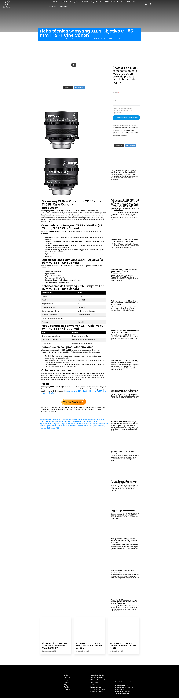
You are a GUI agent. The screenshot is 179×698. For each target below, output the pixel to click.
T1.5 (48, 428)
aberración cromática (60, 419)
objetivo (95, 424)
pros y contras (99, 426)
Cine (41, 421)
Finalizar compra (95, 687)
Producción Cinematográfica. (67, 426)
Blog (92, 1)
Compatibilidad (76, 421)
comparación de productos (61, 421)
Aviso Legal (94, 682)
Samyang (43, 428)
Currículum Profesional (98, 689)
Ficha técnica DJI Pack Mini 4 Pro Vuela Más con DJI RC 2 (89, 645)
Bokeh (77, 419)
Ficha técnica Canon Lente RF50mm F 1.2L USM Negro (123, 645)
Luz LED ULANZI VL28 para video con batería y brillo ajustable (124, 171)
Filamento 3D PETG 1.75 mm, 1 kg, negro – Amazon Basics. (125, 361)
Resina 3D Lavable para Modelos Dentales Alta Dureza (125, 332)
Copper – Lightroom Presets (123, 511)
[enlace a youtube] (145, 4)
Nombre (115, 93)
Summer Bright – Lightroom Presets (123, 452)
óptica (48, 426)
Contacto (63, 6)
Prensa (85, 1)
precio (54, 426)
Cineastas (47, 421)
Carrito (92, 685)
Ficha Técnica (126, 1)
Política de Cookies (96, 677)
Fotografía (74, 1)
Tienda (50, 6)
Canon (103, 419)
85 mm (49, 419)
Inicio (55, 1)
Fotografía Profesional (68, 424)
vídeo (53, 428)
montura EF (88, 424)
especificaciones (45, 424)
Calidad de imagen (87, 419)
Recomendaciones (107, 1)
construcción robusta (89, 421)
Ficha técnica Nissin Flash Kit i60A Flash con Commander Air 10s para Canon (124, 302)
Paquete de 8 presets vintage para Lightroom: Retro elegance (124, 422)
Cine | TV (63, 1)
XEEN (58, 428)
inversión (79, 424)
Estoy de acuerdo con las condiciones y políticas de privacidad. (123, 110)
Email (115, 100)
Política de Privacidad (97, 680)
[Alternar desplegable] (96, 1)
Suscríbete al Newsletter (123, 682)
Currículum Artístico (96, 692)
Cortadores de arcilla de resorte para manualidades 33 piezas (124, 391)
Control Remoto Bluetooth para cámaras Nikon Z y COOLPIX (124, 241)
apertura (71, 419)
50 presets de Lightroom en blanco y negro (122, 571)
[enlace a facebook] (122, 678)
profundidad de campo (85, 426)
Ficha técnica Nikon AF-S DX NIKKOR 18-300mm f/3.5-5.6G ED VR (55, 645)
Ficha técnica (66, 39)
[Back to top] (173, 693)
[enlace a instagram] (150, 4)
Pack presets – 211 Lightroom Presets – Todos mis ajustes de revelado (124, 540)
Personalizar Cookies (97, 675)
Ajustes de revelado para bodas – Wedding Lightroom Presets (124, 482)
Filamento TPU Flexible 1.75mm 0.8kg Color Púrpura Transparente (124, 271)
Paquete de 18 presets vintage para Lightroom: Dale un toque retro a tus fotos (124, 601)
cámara (97, 419)
